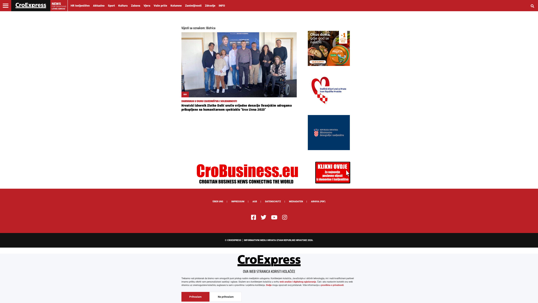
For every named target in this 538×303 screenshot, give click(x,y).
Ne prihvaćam (226, 296)
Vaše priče (160, 5)
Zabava (135, 5)
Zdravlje (210, 5)
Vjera (147, 5)
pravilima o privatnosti (332, 285)
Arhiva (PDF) (318, 201)
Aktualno (99, 5)
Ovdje (269, 285)
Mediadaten (296, 201)
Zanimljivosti (193, 5)
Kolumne (176, 5)
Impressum (237, 201)
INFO (222, 5)
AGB (254, 201)
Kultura (123, 5)
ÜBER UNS (218, 201)
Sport (111, 5)
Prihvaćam (195, 296)
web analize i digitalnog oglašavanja (298, 281)
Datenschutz (273, 201)
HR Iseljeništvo (80, 5)
